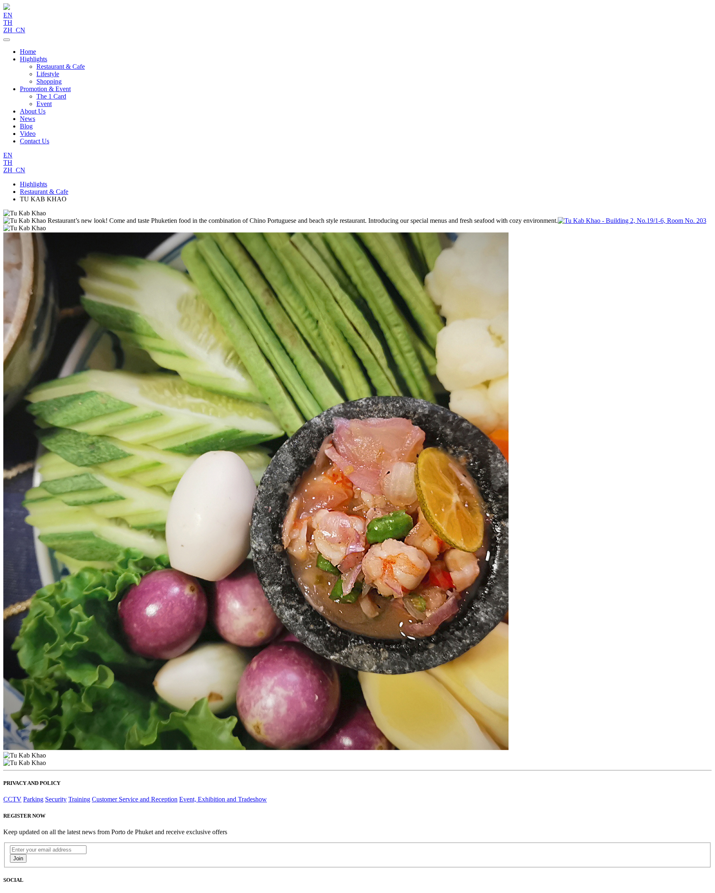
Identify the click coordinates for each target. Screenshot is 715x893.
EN (7, 15)
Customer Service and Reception (135, 799)
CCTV (12, 799)
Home (28, 51)
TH (7, 22)
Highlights (33, 59)
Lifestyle (47, 73)
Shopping (49, 81)
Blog (26, 126)
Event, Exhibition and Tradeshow (223, 799)
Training (79, 799)
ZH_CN (14, 30)
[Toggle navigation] (6, 40)
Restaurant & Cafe (60, 66)
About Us (33, 111)
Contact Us (34, 141)
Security (56, 799)
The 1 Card (51, 96)
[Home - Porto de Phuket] (6, 7)
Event (44, 103)
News (27, 118)
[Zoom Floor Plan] (632, 220)
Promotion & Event (45, 88)
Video (28, 133)
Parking (33, 799)
